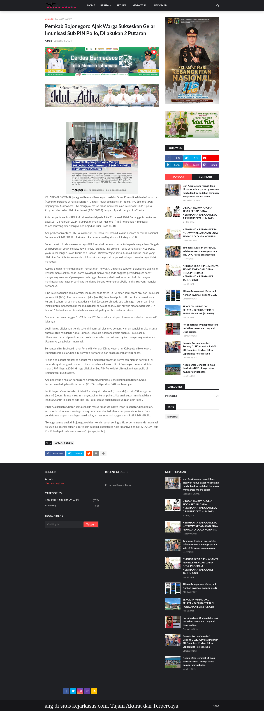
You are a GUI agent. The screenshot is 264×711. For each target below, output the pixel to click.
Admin (49, 479)
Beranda (49, 18)
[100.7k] (210, 158)
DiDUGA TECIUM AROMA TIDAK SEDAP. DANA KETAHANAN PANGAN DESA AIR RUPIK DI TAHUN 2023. (200, 213)
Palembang (192, 395)
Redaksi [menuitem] (122, 5)
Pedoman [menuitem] (160, 5)
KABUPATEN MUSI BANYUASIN (72, 500)
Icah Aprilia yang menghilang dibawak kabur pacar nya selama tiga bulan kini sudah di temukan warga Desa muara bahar (201, 191)
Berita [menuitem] (104, 5)
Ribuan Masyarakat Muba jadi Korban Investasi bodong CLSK (200, 293)
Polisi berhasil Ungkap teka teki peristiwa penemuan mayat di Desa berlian (200, 328)
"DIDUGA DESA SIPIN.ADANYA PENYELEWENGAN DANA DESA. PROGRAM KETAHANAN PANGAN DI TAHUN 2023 (201, 272)
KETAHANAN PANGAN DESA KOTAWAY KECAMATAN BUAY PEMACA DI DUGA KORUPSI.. (200, 233)
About (216, 705)
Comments (205, 176)
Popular (178, 176)
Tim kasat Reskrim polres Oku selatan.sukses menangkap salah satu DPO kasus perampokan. (200, 251)
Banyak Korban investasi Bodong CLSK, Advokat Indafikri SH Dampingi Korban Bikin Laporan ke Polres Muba (201, 348)
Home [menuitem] (91, 5)
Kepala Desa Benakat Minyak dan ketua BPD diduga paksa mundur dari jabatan (199, 368)
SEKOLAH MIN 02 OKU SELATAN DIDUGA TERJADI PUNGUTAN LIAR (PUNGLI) (198, 310)
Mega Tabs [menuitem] (140, 5)
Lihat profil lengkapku (55, 483)
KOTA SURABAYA (63, 18)
